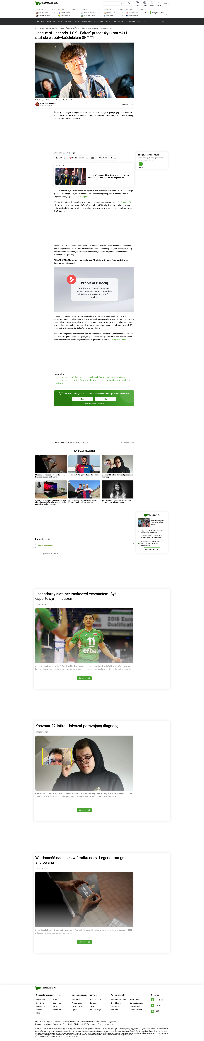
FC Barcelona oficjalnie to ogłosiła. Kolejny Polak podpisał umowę (82, 501)
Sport (100, 1024)
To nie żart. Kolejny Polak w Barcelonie (83, 475)
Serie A (93, 1006)
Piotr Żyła (114, 1010)
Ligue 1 (74, 1010)
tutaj (76, 1036)
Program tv (57, 1024)
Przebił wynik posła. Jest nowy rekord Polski (157, 522)
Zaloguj (166, 3)
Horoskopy (47, 1024)
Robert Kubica (116, 1003)
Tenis (60, 21)
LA (145, 21)
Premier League (77, 1003)
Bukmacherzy (87, 21)
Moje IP (83, 1024)
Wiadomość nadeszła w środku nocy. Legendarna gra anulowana (50, 476)
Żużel (77, 21)
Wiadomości (91, 1024)
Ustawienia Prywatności (90, 1022)
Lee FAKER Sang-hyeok (52, 28)
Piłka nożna (51, 21)
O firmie (57, 1022)
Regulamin (112, 1022)
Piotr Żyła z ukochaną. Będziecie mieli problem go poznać (152, 531)
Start (36, 28)
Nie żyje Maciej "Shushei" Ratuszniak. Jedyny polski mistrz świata (116, 501)
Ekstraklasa (76, 1000)
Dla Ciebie (40, 21)
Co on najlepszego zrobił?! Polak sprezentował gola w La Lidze (151, 537)
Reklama (103, 1022)
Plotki (76, 1024)
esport (42, 28)
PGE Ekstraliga (95, 1010)
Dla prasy (65, 1022)
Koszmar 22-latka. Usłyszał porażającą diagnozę (117, 476)
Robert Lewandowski (118, 1000)
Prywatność (74, 1022)
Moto (139, 21)
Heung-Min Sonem (119, 340)
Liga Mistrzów (95, 1000)
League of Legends (60, 442)
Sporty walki (98, 21)
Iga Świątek (115, 1006)
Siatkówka (68, 21)
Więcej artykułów (151, 549)
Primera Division (77, 1006)
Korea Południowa (73, 442)
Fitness (39, 1010)
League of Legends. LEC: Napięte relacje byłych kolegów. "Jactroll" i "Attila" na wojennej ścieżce (108, 176)
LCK (82, 442)
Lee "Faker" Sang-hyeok (80, 197)
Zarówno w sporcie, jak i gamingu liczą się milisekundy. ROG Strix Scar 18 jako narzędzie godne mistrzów (50, 502)
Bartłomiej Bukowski (48, 103)
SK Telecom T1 (124, 202)
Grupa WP (49, 1022)
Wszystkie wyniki (158, 13)
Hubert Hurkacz (136, 1010)
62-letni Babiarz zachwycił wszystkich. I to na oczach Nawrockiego (150, 543)
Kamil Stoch (134, 1000)
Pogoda (38, 1024)
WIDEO (108, 21)
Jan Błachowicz (136, 1006)
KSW (38, 1013)
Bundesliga (94, 1003)
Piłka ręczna (118, 21)
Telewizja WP (67, 1024)
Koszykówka (130, 21)
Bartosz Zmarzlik (136, 1003)
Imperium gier (109, 1024)
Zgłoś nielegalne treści (50, 553)
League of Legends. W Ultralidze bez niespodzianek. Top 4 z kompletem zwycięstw (90, 377)
